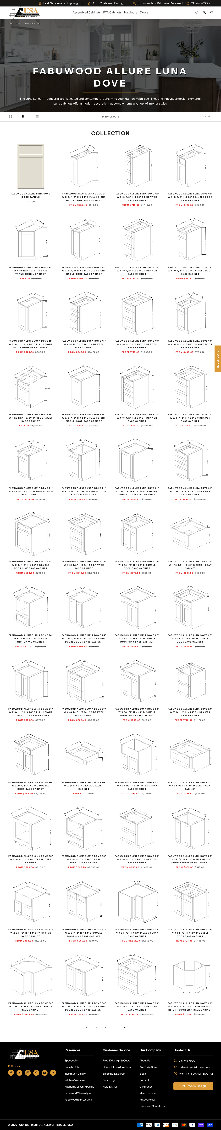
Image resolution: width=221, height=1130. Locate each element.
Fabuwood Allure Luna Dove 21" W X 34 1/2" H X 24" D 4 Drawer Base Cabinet (190, 491)
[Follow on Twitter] (19, 1072)
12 (125, 1027)
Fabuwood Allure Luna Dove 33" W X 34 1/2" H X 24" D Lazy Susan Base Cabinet (137, 932)
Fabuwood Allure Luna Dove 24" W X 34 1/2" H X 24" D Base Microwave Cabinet (31, 638)
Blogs (142, 1073)
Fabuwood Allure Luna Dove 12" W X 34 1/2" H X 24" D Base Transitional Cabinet (31, 270)
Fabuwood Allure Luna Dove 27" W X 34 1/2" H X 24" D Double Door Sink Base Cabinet (137, 638)
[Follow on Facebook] (11, 1072)
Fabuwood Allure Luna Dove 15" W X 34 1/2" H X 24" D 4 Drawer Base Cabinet (84, 344)
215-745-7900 (187, 1060)
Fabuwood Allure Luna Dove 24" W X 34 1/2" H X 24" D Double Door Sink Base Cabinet (31, 564)
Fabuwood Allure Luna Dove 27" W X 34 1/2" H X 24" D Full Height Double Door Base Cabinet (30, 712)
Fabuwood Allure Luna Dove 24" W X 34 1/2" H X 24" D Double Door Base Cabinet (137, 564)
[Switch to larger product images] (10, 116)
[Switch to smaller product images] (23, 116)
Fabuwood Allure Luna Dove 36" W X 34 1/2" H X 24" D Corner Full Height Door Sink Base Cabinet (190, 1006)
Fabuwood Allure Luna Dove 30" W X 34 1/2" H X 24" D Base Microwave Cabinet (84, 859)
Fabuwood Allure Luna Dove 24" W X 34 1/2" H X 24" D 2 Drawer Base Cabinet (190, 712)
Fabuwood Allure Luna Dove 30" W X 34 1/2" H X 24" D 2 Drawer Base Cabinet (137, 859)
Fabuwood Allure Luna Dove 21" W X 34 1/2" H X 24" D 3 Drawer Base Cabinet (190, 417)
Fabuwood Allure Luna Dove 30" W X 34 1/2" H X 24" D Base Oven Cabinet (30, 859)
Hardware (130, 12)
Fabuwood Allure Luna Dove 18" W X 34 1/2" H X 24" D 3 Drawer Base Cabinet (137, 344)
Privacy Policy (147, 1099)
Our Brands (146, 1086)
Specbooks (71, 1060)
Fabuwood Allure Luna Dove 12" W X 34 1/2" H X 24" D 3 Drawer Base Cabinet (137, 197)
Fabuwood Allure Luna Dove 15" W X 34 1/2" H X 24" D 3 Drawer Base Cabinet (137, 270)
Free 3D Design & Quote (116, 1060)
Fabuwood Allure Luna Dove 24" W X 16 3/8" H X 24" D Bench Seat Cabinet (190, 564)
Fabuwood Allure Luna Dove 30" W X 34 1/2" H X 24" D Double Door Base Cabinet (30, 785)
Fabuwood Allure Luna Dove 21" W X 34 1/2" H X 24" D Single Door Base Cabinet (31, 491)
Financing (109, 1080)
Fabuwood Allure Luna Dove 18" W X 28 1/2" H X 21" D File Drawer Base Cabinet (31, 417)
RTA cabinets (112, 12)
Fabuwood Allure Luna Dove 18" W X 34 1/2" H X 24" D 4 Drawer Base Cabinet (137, 417)
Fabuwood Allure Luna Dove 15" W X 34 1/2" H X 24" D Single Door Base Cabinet (190, 270)
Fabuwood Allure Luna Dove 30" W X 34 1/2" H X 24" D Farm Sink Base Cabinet (137, 785)
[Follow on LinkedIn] (53, 1072)
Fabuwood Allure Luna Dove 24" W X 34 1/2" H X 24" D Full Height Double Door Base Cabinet (84, 638)
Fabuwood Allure (31, 23)
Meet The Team (148, 1093)
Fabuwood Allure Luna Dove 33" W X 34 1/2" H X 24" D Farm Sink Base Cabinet (30, 932)
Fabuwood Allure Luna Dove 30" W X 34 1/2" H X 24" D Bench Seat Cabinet (190, 785)
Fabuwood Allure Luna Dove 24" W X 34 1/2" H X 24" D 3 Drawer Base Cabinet (84, 564)
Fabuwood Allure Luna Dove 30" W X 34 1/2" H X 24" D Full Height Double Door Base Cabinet (190, 859)
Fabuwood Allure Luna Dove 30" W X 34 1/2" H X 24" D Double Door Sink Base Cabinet (137, 712)
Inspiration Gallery (75, 1073)
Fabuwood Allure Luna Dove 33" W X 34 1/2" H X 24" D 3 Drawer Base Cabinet (137, 1006)
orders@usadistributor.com (194, 1067)
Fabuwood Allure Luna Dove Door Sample (31, 195)
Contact (144, 1080)
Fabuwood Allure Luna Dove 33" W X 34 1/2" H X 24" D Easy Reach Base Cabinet (30, 1006)
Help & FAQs (110, 1086)
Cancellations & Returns (117, 1067)
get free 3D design (193, 1086)
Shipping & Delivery (114, 1073)
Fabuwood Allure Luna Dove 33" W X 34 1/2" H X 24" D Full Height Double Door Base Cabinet (84, 1006)
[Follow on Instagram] (27, 1072)
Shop (18, 23)
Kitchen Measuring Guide (79, 1086)
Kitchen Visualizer (75, 1080)
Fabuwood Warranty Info (79, 1093)
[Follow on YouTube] (44, 1072)
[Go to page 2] (135, 1027)
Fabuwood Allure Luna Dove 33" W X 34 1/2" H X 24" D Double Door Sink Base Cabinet (84, 932)
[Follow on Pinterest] (36, 1072)
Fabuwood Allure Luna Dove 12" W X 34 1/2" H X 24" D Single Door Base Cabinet (190, 197)
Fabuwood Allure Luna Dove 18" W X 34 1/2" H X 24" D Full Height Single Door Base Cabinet (84, 417)
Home (10, 23)
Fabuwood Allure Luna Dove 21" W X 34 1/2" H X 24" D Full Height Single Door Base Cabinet (137, 491)
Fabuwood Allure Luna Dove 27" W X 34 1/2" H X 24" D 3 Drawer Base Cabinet (84, 712)
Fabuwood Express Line (78, 1099)
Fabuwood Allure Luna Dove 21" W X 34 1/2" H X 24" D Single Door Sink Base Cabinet (84, 491)
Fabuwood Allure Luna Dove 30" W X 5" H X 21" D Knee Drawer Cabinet (84, 785)
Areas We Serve (148, 1067)
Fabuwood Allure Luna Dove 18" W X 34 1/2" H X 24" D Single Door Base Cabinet (190, 344)
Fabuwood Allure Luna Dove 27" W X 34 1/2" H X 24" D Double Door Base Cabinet (190, 638)
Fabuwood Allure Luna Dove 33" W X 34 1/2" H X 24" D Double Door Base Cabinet (190, 932)
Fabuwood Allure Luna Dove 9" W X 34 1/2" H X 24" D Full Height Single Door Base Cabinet (84, 197)
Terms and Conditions (152, 1106)
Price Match (72, 1067)
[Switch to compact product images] (37, 116)
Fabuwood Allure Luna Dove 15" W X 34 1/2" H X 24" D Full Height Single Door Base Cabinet (31, 344)
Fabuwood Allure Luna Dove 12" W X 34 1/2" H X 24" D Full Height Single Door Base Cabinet (84, 270)
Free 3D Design (217, 359)
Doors (144, 12)
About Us (144, 1060)
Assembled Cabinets (87, 12)
